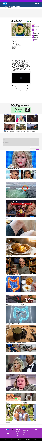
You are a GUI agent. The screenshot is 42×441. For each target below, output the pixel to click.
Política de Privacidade (20, 439)
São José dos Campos (33, 436)
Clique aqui (13, 106)
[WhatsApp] (28, 21)
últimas (6, 6)
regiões (9, 6)
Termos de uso (12, 439)
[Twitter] (30, 21)
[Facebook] (27, 21)
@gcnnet (13, 429)
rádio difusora (18, 6)
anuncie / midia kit (13, 6)
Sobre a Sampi (6, 439)
